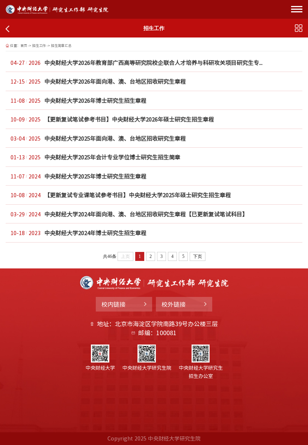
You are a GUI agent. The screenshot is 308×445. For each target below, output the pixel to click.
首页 (23, 45)
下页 (197, 256)
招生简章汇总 (61, 45)
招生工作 (39, 45)
